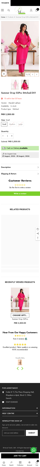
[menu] (2, 10)
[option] (20, 49)
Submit (31, 433)
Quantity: (5, 131)
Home (3, 17)
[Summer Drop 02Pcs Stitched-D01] (20, 300)
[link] (20, 267)
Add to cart (20, 456)
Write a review (20, 193)
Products (10, 17)
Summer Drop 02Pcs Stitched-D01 (20, 319)
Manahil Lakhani (14, 103)
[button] (33, 74)
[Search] (8, 10)
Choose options (21, 315)
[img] (20, 335)
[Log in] (31, 10)
